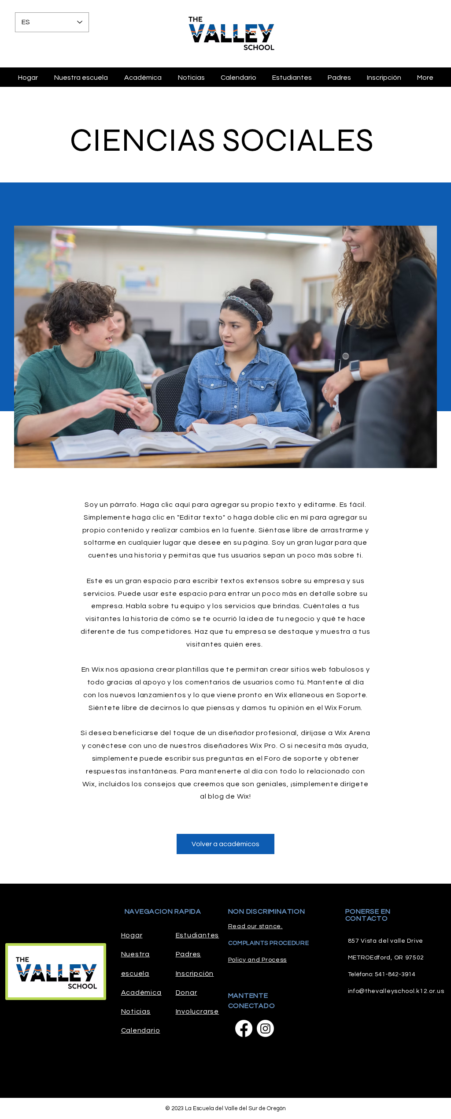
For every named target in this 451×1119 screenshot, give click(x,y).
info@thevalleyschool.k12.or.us (396, 991)
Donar (186, 992)
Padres (188, 954)
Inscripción (195, 973)
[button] (339, 78)
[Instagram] (265, 1028)
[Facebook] (243, 1028)
